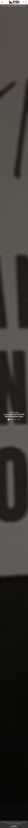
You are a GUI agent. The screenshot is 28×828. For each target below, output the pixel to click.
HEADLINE (11, 412)
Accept (14, 826)
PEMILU (17, 412)
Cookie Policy (18, 823)
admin (11, 419)
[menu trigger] (2, 2)
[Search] (26, 2)
